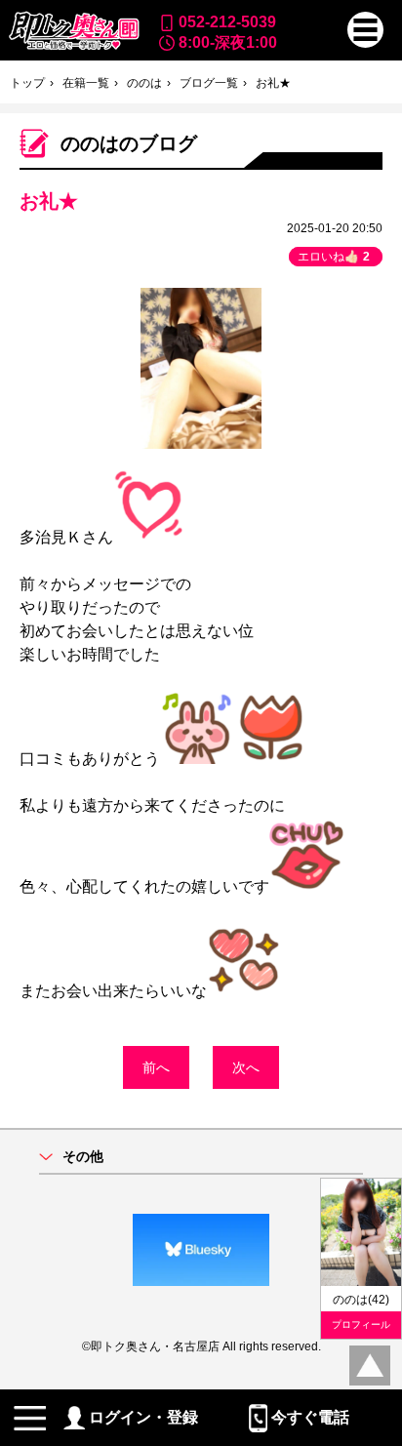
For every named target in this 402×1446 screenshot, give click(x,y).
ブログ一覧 (209, 83)
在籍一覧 (85, 83)
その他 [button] (82, 1156)
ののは (144, 83)
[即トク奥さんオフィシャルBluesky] (201, 1250)
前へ (156, 1067)
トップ (27, 83)
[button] (365, 30)
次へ (246, 1067)
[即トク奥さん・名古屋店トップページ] (73, 31)
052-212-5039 (227, 21)
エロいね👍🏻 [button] (334, 256)
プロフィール (361, 1324)
